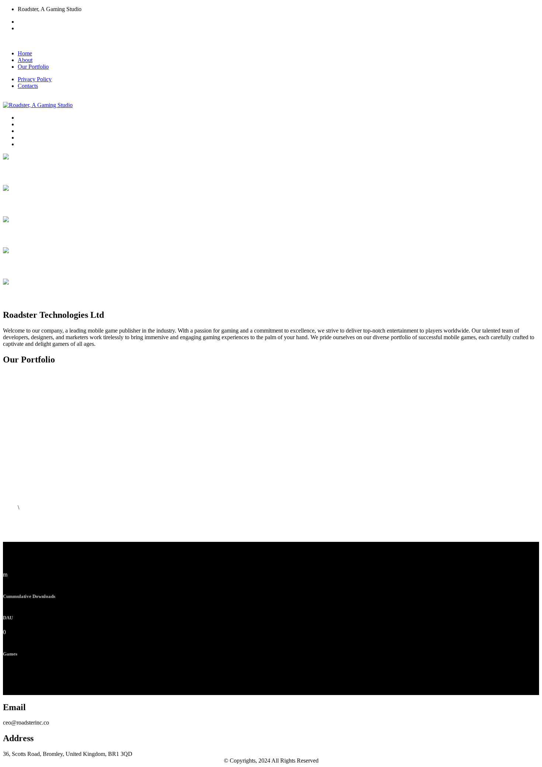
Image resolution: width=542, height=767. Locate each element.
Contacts (28, 86)
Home (25, 53)
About (25, 60)
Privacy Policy (35, 79)
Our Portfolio (33, 66)
